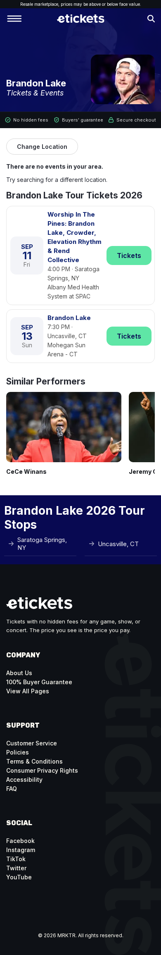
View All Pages (27, 691)
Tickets (129, 255)
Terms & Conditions (34, 761)
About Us (19, 672)
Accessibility (24, 779)
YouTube (19, 877)
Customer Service (31, 743)
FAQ (11, 788)
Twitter (16, 867)
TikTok (16, 858)
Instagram (20, 849)
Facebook (20, 840)
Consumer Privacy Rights (42, 770)
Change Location (42, 146)
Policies (17, 752)
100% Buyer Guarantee (39, 681)
